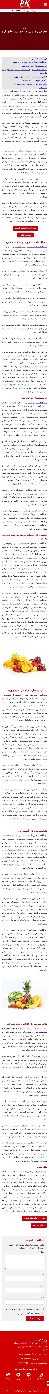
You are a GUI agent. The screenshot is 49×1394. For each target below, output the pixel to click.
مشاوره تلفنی (25, 235)
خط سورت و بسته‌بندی (27, 543)
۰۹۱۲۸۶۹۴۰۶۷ (17, 10)
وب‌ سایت (40, 1297)
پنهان (31, 59)
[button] (45, 4)
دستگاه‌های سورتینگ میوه (36, 402)
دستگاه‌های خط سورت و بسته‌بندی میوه (30, 247)
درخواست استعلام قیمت (25, 228)
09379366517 (22, 1363)
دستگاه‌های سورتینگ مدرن (36, 835)
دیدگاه (41, 1252)
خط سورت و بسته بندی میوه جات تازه (31, 91)
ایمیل (41, 1286)
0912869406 (26, 1358)
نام (42, 1274)
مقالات (25, 28)
